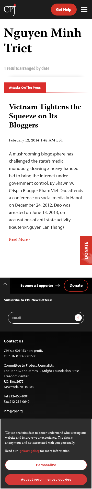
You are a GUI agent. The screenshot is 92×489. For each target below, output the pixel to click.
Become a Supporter (36, 285)
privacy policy (29, 451)
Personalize (46, 465)
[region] (46, 454)
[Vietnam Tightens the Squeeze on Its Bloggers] (46, 171)
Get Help (64, 9)
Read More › (19, 240)
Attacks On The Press (25, 87)
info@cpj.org (13, 411)
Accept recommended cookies (46, 479)
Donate (76, 285)
